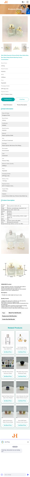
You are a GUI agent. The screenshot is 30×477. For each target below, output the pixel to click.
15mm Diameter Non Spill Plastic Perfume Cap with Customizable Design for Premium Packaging (22, 397)
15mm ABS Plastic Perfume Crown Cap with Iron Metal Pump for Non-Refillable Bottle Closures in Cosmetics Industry (22, 421)
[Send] (28, 474)
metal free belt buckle (15, 312)
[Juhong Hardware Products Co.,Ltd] (6, 2)
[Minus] (28, 442)
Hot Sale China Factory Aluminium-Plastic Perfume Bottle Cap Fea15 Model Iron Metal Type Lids (7, 372)
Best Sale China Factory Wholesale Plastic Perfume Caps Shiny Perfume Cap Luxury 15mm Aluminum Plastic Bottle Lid (22, 372)
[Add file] (2, 474)
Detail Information (7, 104)
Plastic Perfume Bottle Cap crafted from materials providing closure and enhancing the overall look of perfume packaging (8, 348)
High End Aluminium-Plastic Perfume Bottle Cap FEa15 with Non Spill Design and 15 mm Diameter (8, 421)
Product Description (22, 104)
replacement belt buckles (9, 316)
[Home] (15, 437)
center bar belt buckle (8, 319)
